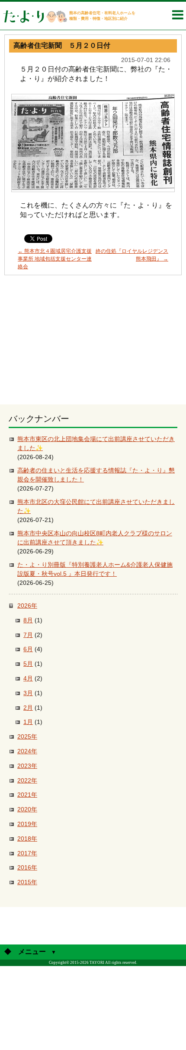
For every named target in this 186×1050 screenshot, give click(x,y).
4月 (28, 678)
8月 (28, 620)
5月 (28, 663)
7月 (28, 634)
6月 (28, 649)
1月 (28, 721)
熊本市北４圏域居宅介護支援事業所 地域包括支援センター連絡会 (55, 259)
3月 (28, 693)
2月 (28, 707)
